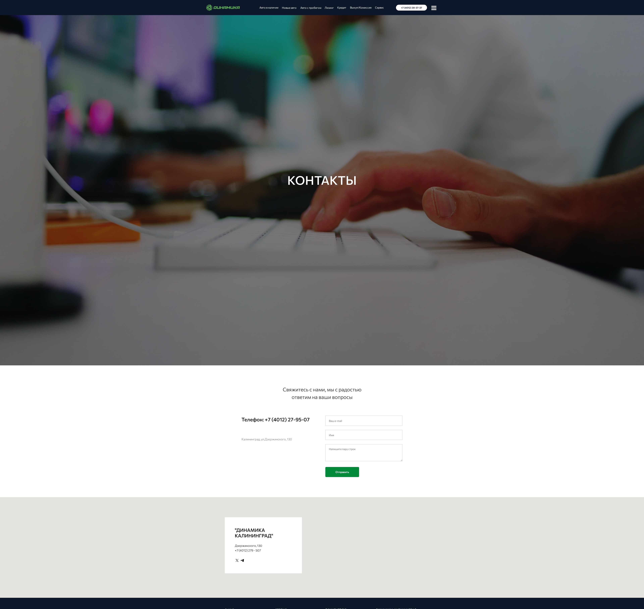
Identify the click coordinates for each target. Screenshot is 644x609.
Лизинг (329, 7)
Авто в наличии (268, 7)
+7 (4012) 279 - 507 (248, 550)
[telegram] (242, 560)
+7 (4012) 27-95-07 (287, 419)
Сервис (379, 7)
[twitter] (237, 560)
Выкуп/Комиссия (360, 7)
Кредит (341, 7)
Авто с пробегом (310, 7)
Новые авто (289, 7)
